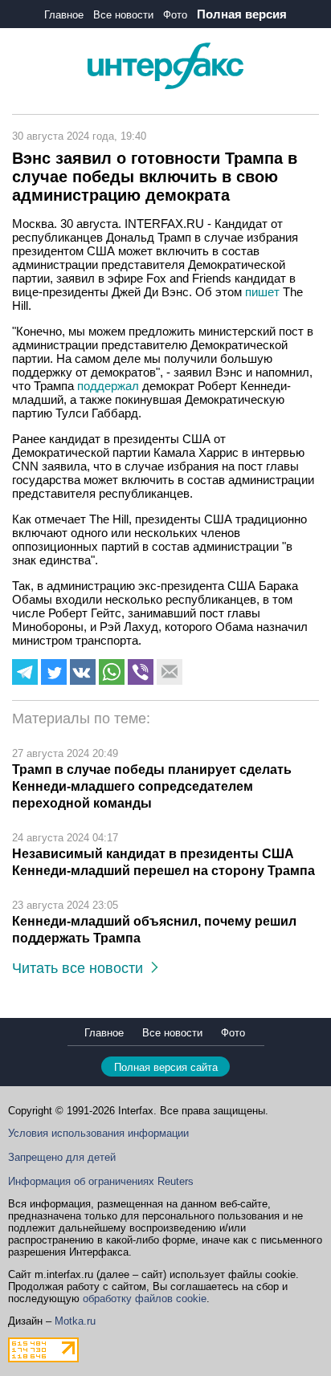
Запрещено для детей (62, 1157)
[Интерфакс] (165, 85)
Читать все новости (81, 968)
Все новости (123, 15)
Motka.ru (75, 1321)
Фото (175, 15)
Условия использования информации (98, 1133)
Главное (64, 15)
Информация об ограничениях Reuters (101, 1181)
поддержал (108, 386)
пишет (262, 292)
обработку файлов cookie (144, 1299)
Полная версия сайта (166, 1067)
